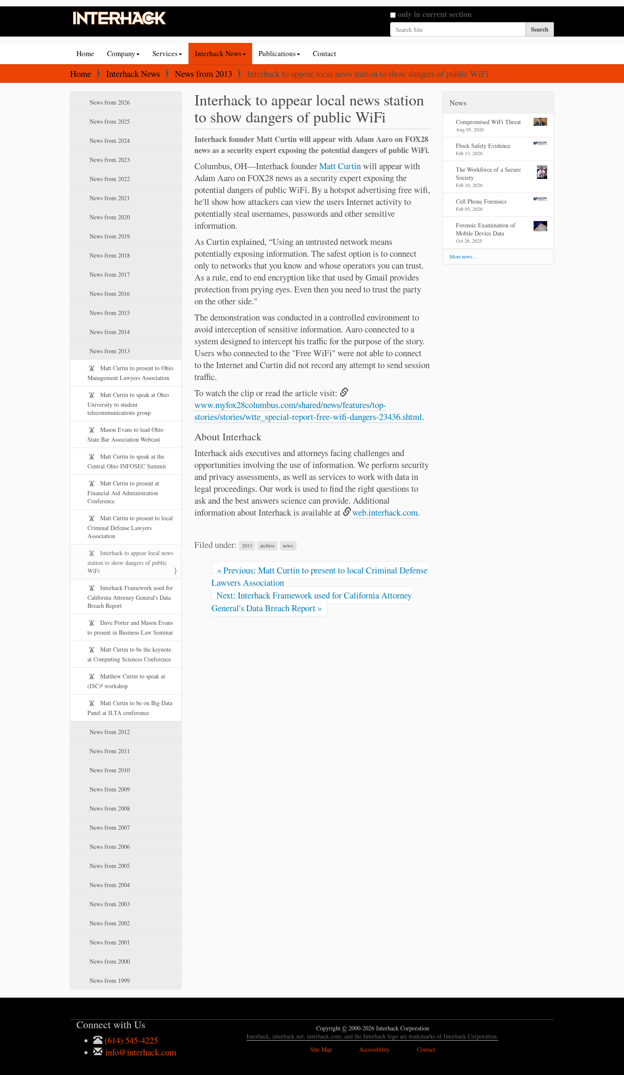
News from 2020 (109, 217)
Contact (324, 53)
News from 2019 (109, 236)
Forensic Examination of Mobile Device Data (485, 229)
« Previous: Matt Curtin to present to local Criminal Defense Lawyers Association (319, 576)
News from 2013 (203, 73)
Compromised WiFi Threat (488, 122)
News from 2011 (109, 751)
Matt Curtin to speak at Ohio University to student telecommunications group (128, 404)
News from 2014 (109, 332)
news (288, 545)
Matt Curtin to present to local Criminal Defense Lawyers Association (130, 527)
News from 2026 (109, 102)
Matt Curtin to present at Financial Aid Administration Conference (123, 492)
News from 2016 (109, 293)
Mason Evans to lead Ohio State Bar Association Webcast (125, 434)
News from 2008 (109, 808)
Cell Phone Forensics (481, 201)
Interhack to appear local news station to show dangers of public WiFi (130, 562)
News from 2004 (109, 885)
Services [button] (165, 53)
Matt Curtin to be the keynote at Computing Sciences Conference (129, 654)
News (458, 102)
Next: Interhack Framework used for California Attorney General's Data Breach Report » (311, 601)
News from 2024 (109, 140)
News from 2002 (109, 923)
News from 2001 (109, 942)
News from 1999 (109, 980)
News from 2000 (109, 961)
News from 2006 (109, 846)
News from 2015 (109, 313)
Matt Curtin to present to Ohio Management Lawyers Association (130, 373)
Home (85, 53)
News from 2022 (109, 179)
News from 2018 (109, 255)
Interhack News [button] (218, 53)
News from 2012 (109, 732)
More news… (464, 256)
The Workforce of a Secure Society (488, 173)
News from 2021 (109, 198)
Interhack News (133, 73)
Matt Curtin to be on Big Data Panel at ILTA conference (129, 708)
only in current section (435, 14)
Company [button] (121, 53)
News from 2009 (109, 789)
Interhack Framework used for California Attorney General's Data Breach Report (130, 597)
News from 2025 (109, 121)
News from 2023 (109, 160)
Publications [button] (277, 53)
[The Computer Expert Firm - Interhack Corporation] (120, 18)
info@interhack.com (139, 1052)
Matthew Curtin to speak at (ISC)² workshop (126, 681)
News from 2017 (109, 274)
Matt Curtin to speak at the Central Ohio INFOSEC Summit (126, 461)
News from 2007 (109, 827)
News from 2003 (109, 904)
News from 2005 (109, 866)
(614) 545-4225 (130, 1040)
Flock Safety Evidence (483, 146)
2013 (247, 545)
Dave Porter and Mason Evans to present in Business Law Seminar (130, 627)
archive (267, 545)
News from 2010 (109, 770)
